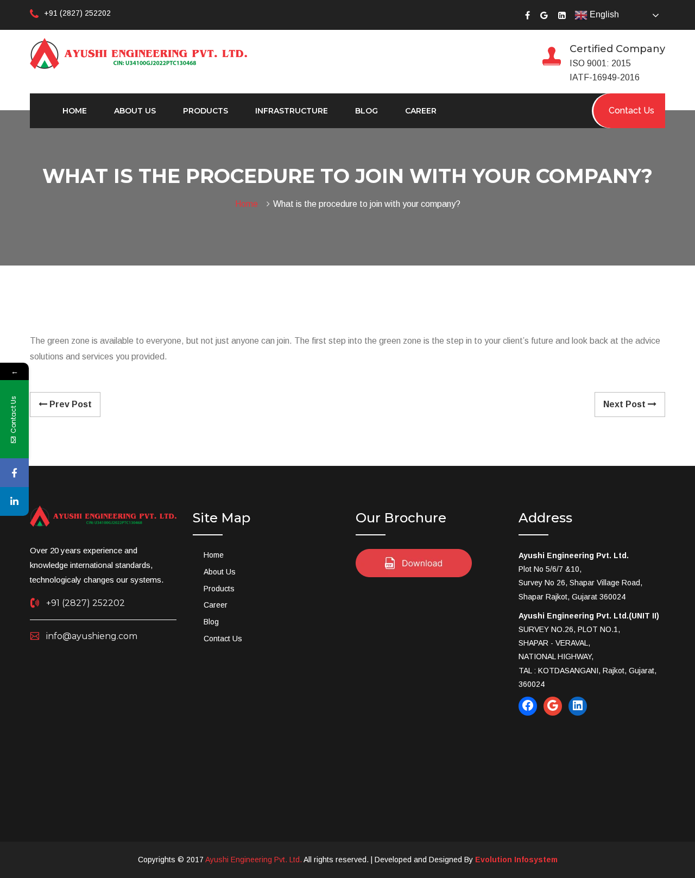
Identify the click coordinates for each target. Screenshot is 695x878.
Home (74, 111)
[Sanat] (138, 52)
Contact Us (223, 638)
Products (205, 111)
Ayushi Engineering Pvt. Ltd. (253, 859)
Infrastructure (291, 111)
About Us (135, 111)
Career (421, 111)
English (603, 14)
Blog (366, 111)
